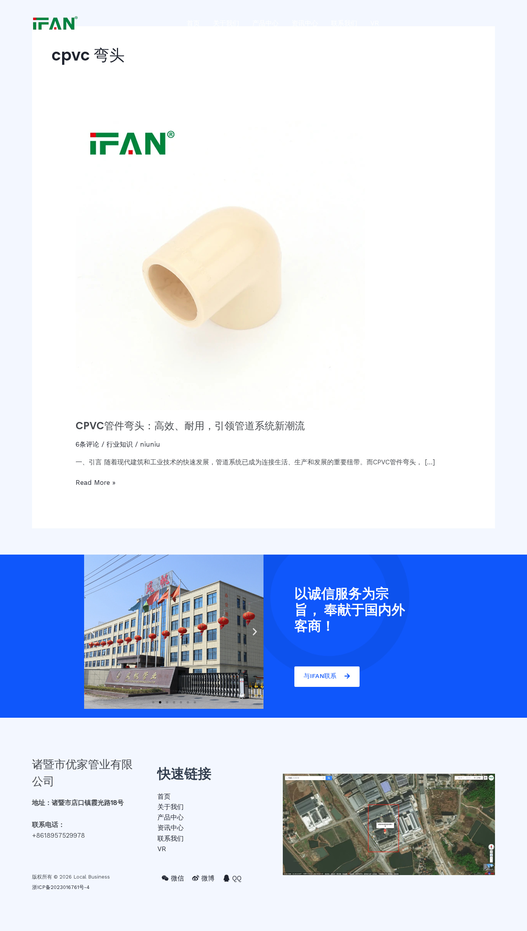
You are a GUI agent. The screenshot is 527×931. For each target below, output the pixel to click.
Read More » (95, 481)
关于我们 (226, 23)
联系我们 (344, 23)
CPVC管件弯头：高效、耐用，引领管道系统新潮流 (190, 426)
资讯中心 (305, 23)
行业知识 (119, 444)
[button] (153, 702)
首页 (193, 23)
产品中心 (265, 23)
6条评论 (87, 444)
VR (374, 23)
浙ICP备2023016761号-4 (61, 887)
